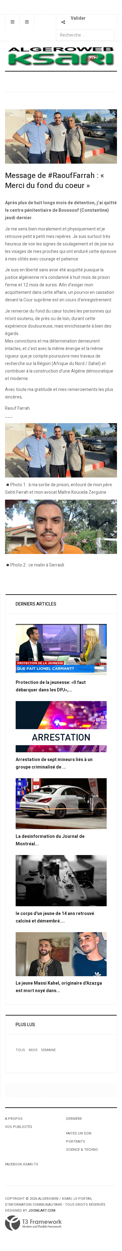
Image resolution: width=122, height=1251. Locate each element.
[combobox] (85, 35)
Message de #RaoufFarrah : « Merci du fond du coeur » (54, 180)
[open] (12, 22)
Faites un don (78, 1133)
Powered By (33, 1223)
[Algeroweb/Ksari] (61, 56)
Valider (78, 18)
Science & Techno (82, 1149)
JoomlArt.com (41, 1210)
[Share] (63, 22)
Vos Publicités (18, 1127)
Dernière (74, 1118)
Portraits (75, 1141)
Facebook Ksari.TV (21, 1164)
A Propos (14, 1118)
